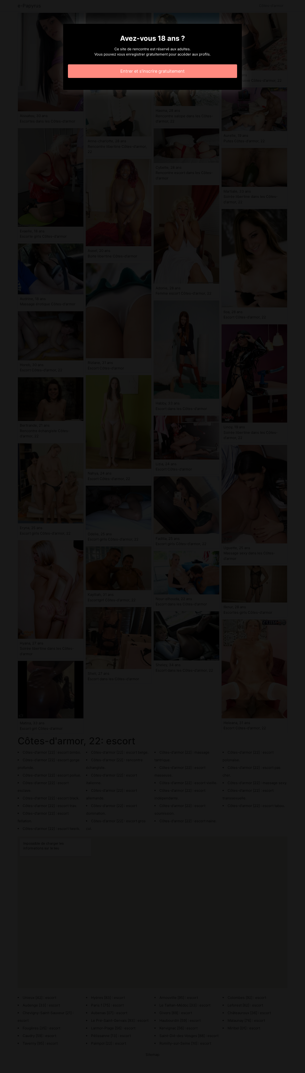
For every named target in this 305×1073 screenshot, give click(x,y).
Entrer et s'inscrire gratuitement (152, 71)
